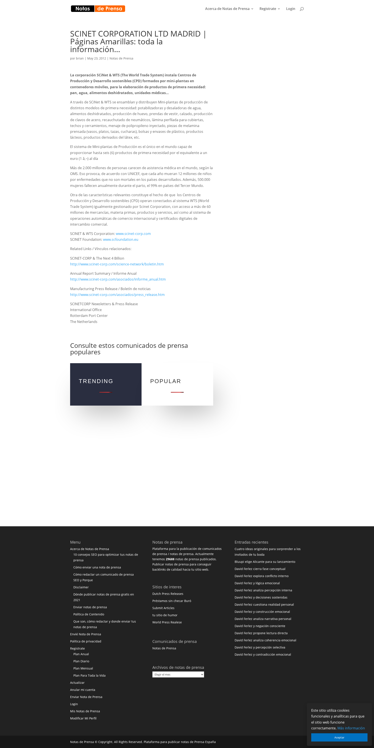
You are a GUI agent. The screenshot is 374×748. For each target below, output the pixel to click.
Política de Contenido (88, 614)
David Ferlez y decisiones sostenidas (261, 597)
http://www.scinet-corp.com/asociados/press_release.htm (117, 294)
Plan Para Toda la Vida (89, 675)
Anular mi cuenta (82, 690)
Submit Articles (163, 608)
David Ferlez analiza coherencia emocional (265, 640)
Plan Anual (81, 654)
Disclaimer (81, 587)
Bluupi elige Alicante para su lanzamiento (265, 562)
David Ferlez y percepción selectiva (260, 647)
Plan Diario (81, 661)
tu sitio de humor (164, 615)
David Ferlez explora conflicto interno (262, 576)
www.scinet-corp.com (133, 233)
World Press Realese (167, 622)
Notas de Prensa (121, 58)
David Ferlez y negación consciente (260, 626)
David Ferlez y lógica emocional (257, 583)
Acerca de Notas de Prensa (227, 9)
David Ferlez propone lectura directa (261, 633)
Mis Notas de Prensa (85, 711)
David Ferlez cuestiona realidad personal (264, 604)
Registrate (268, 9)
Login (290, 9)
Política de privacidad (85, 641)
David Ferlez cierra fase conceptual (260, 569)
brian (80, 58)
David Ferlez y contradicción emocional (263, 654)
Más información (351, 728)
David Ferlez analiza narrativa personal (263, 619)
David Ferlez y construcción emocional (262, 612)
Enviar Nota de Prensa (86, 697)
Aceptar (339, 737)
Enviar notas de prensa (90, 607)
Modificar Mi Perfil (83, 718)
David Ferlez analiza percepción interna (263, 590)
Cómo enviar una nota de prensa (97, 567)
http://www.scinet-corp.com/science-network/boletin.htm (117, 264)
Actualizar (77, 683)
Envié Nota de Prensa (85, 634)
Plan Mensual (83, 668)
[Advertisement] (261, 95)
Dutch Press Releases (167, 594)
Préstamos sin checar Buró (171, 601)
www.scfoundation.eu (120, 239)
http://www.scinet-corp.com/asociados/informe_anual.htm (118, 279)
